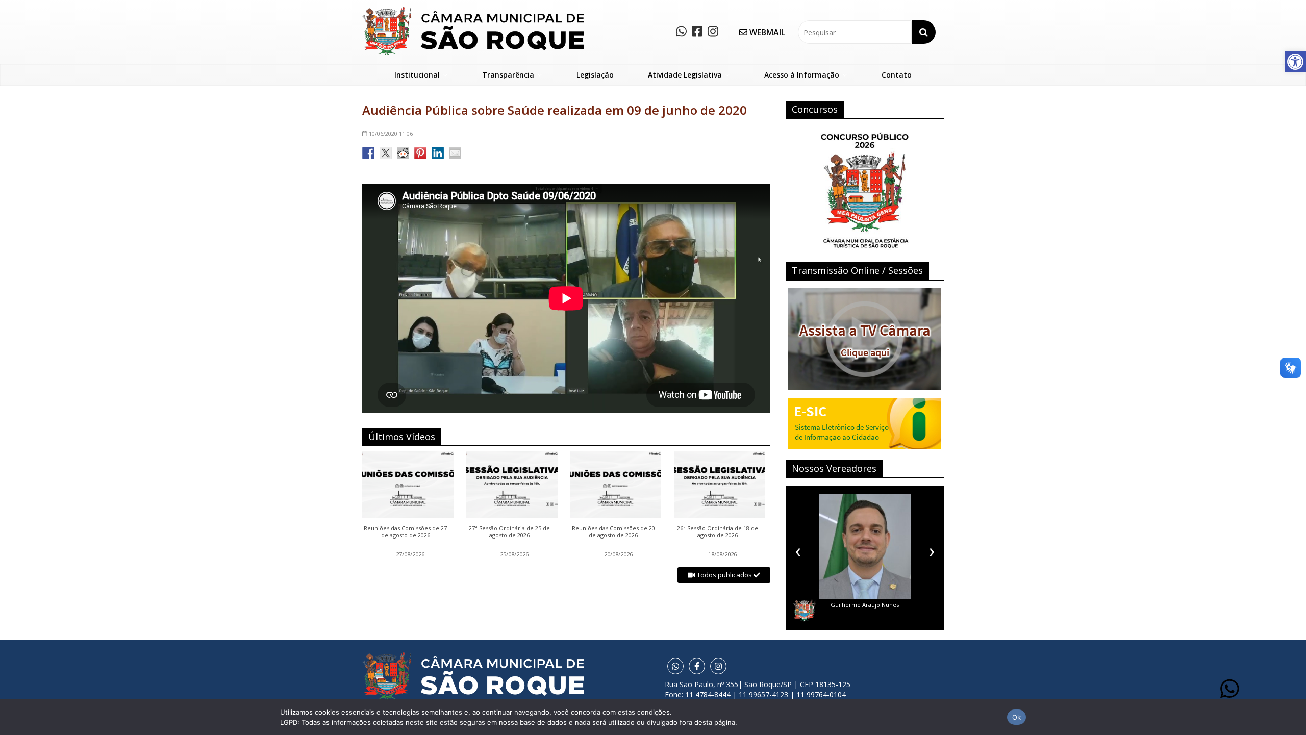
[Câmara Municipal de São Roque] (473, 10)
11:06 (391, 133)
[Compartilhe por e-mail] (455, 153)
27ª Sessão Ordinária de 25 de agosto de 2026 (509, 532)
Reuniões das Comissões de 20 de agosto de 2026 (613, 532)
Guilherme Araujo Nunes (865, 605)
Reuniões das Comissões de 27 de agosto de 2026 (405, 532)
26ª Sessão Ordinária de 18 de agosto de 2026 (717, 532)
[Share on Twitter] (386, 153)
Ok (1016, 717)
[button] (1295, 61)
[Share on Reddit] (403, 153)
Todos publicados (724, 574)
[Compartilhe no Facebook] (368, 153)
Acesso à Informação (801, 75)
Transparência (508, 75)
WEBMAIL (766, 32)
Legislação (595, 75)
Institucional (417, 75)
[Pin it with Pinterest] (420, 153)
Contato (897, 75)
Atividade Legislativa (685, 75)
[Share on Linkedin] (438, 153)
